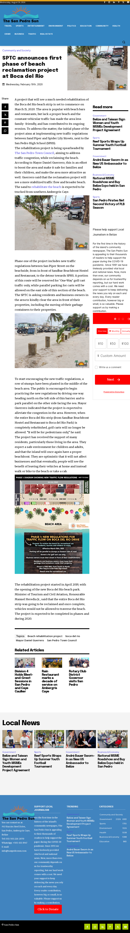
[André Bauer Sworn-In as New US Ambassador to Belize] (81, 739)
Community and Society (16, 50)
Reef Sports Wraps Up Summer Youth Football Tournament (109, 145)
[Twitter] (123, 2)
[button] (124, 42)
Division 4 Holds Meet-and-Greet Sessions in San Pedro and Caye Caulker (24, 681)
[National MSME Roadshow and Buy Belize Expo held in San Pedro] (113, 739)
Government (99, 115)
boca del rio (73, 636)
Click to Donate (48, 909)
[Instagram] (109, 2)
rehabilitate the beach (46, 187)
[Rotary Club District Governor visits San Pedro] (79, 663)
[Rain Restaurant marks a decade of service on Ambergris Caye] (52, 663)
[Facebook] (104, 2)
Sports (96, 137)
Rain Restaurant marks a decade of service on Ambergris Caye (50, 681)
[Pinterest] (119, 2)
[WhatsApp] (5, 130)
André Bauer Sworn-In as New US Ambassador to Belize (110, 164)
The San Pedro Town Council (34, 153)
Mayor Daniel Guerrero (30, 640)
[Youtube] (128, 2)
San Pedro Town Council (62, 640)
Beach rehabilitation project (45, 636)
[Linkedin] (114, 2)
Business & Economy (103, 174)
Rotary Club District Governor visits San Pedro (77, 678)
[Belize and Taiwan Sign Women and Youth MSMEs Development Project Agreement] (17, 739)
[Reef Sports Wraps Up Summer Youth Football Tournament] (49, 739)
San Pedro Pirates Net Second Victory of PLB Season (109, 204)
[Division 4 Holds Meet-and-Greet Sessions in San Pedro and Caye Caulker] (25, 663)
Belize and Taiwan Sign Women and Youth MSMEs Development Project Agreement (16, 763)
